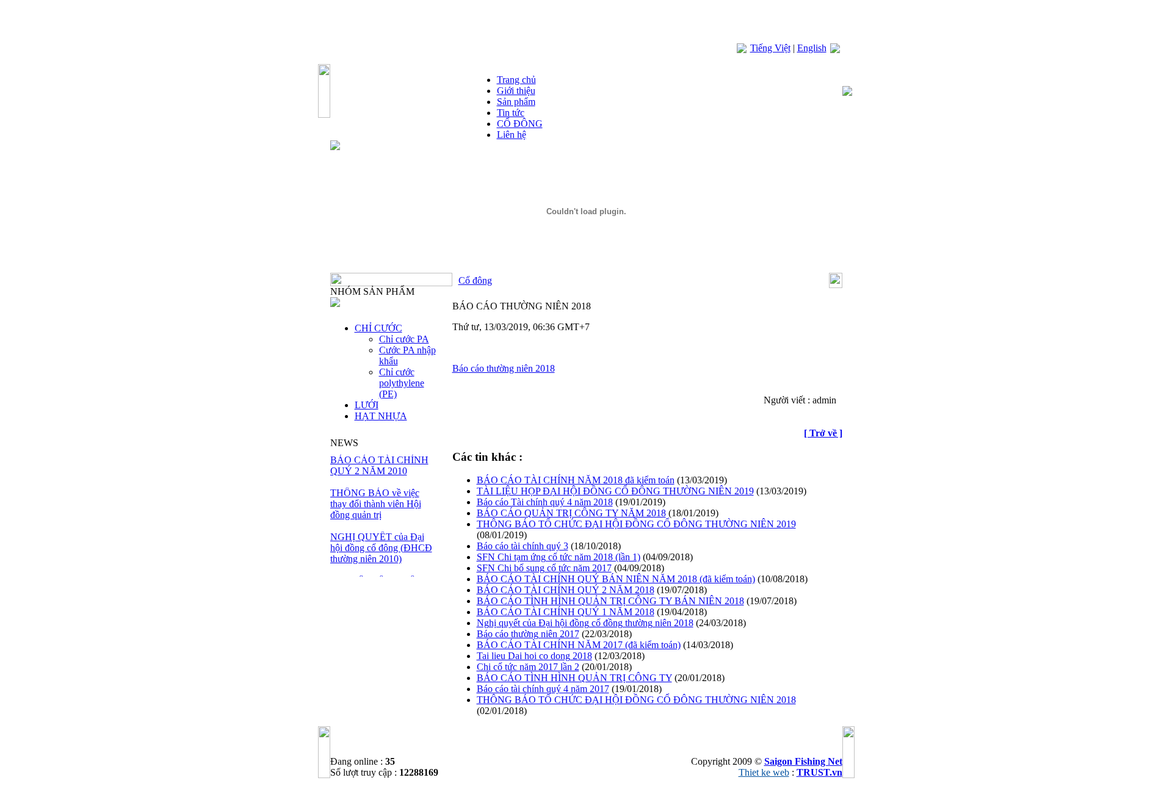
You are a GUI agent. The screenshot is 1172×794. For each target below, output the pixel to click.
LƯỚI (366, 405)
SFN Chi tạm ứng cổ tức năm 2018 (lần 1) (558, 557)
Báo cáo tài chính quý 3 (522, 546)
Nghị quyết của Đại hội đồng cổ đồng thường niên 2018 (585, 623)
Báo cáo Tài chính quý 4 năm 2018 (545, 502)
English (812, 48)
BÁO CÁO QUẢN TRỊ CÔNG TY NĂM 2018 (571, 513)
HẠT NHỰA (381, 416)
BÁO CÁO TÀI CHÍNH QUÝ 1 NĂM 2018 (565, 612)
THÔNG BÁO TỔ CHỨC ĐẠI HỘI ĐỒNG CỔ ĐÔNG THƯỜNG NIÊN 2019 (636, 524)
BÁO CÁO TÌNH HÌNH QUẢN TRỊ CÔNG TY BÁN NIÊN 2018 (610, 601)
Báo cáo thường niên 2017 (528, 634)
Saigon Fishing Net (803, 761)
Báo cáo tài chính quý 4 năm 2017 (543, 689)
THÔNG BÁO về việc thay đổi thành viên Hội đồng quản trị (375, 504)
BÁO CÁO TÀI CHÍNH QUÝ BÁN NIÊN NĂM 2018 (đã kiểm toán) (616, 579)
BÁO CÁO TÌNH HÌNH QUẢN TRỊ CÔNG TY (574, 678)
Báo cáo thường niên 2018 (503, 368)
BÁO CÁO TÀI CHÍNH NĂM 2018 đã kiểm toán (576, 480)
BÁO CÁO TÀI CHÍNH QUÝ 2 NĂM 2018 (565, 590)
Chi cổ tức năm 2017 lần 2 (528, 667)
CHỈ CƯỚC (378, 328)
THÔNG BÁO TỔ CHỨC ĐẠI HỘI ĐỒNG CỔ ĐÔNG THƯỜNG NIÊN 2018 (636, 700)
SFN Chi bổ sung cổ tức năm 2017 (544, 568)
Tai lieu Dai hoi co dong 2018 (534, 656)
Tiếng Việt (770, 48)
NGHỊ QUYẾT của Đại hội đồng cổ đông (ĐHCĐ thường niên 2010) (381, 548)
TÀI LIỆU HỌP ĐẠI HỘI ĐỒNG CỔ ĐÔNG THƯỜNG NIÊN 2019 (615, 491)
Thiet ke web (764, 772)
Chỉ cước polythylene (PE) (401, 383)
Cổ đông (475, 280)
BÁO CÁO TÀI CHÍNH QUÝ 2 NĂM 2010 (379, 465)
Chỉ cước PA (404, 339)
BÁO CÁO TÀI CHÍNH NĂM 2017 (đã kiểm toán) (579, 645)
